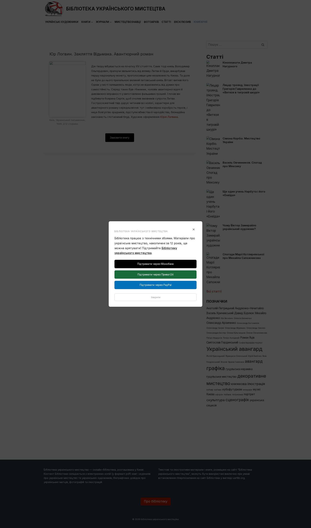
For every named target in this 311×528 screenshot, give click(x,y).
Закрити (155, 297)
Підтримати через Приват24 (155, 274)
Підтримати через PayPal (156, 284)
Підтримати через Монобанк (155, 263)
